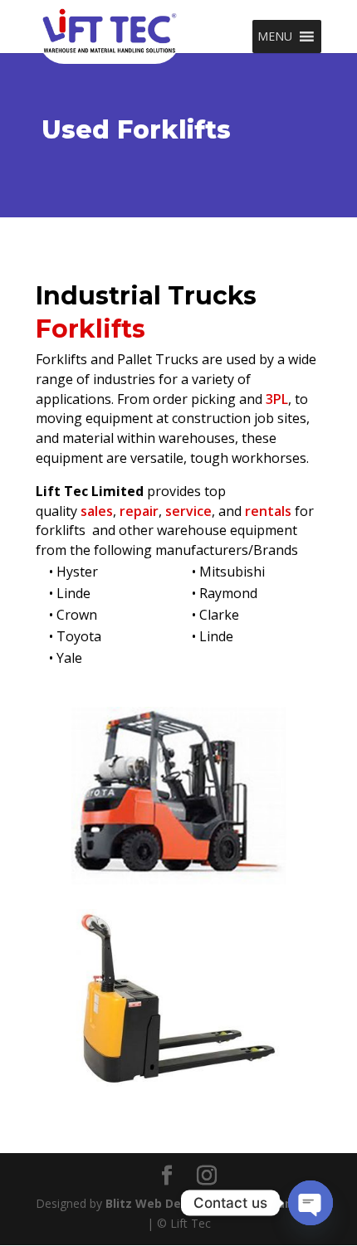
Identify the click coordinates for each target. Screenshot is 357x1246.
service (188, 511)
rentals (268, 511)
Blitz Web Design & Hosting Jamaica (213, 1203)
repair (137, 511)
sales (97, 511)
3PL (277, 399)
